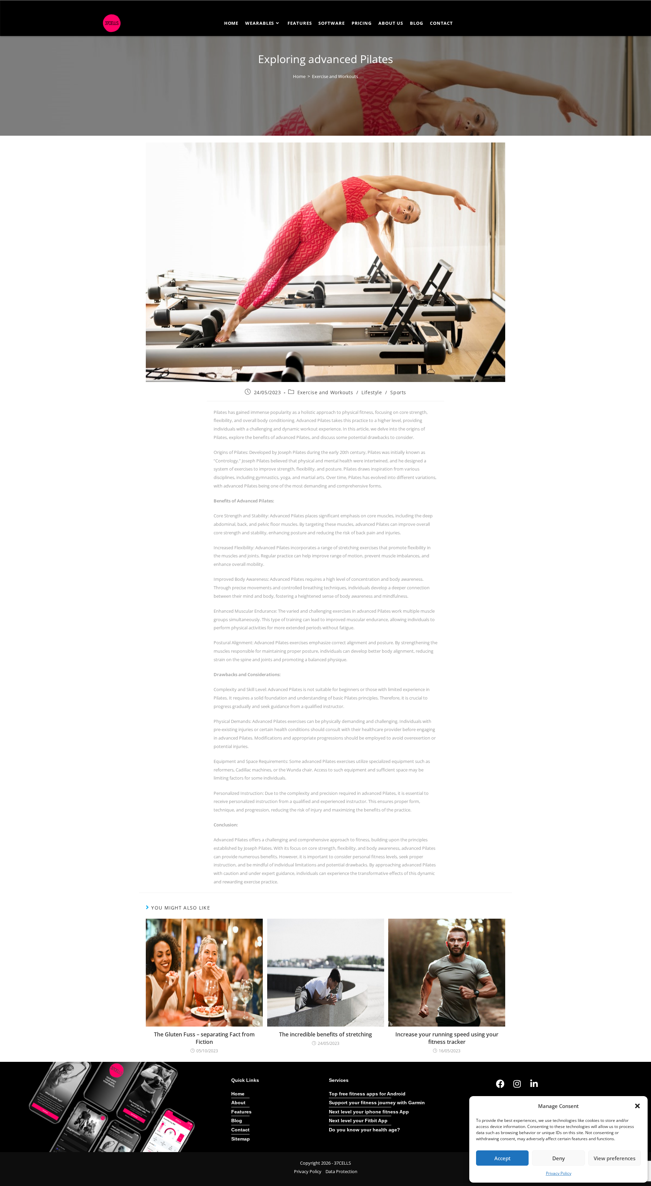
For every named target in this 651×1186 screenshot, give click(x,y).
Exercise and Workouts (335, 76)
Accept (502, 1158)
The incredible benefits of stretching (325, 1034)
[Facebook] (500, 1083)
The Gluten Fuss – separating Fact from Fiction (204, 1038)
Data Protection (341, 1171)
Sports (398, 392)
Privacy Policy (558, 1173)
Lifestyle (371, 392)
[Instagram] (517, 1083)
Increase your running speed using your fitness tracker (446, 1038)
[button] (637, 1106)
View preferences (614, 1158)
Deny (558, 1158)
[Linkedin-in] (534, 1083)
